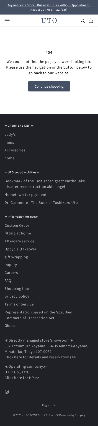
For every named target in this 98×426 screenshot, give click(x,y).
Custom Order (17, 225)
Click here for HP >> (22, 377)
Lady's (10, 134)
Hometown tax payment (26, 194)
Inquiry (11, 264)
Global (10, 325)
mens (9, 142)
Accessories (15, 150)
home (10, 157)
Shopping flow (17, 288)
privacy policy (17, 296)
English (47, 405)
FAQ (8, 280)
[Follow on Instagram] (7, 391)
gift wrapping (16, 256)
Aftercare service (19, 241)
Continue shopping (49, 86)
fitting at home (18, 233)
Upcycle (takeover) (21, 248)
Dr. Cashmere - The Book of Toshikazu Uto (41, 202)
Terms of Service (19, 304)
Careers (11, 272)
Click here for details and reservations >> (40, 357)
